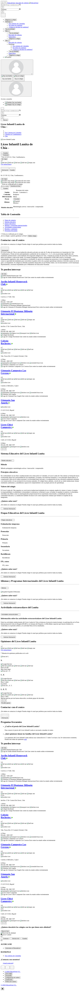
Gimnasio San (8, 401)
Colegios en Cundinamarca (13, 134)
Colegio (6, 342)
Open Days (12, 37)
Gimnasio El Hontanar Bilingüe (17, 312)
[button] (42, 57)
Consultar (16, 199)
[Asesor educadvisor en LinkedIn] (3, 967)
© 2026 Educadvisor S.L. (12, 971)
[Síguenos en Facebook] (7, 967)
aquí (25, 739)
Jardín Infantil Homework (14, 282)
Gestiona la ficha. (16, 186)
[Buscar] (2, 108)
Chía (6, 136)
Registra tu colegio (10, 19)
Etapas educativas (10, 224)
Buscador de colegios (15, 35)
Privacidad (8, 975)
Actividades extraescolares (13, 227)
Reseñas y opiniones (11, 229)
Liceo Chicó (7, 425)
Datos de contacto (10, 220)
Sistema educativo (10, 222)
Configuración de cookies (12, 977)
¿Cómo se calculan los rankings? (19, 27)
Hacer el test (5, 931)
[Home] (5, 131)
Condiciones (8, 979)
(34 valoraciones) (6, 164)
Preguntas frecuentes (11, 231)
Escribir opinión (6, 703)
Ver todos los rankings (15, 25)
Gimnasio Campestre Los (13, 371)
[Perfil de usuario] (17, 67)
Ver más (4, 274)
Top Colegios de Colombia (13, 132)
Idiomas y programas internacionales (16, 225)
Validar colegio (32, 236)
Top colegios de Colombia (17, 23)
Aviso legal (8, 973)
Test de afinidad (9, 29)
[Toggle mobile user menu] (16, 89)
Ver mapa (4, 159)
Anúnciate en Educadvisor (12, 948)
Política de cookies (10, 981)
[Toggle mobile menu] (4, 2)
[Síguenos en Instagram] (12, 967)
